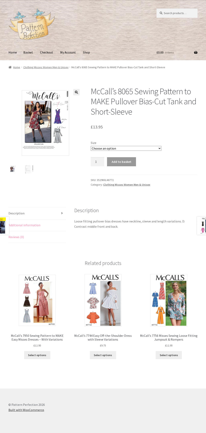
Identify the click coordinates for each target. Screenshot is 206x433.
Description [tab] (16, 213)
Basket (28, 52)
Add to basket (121, 162)
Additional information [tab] (24, 225)
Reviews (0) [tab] (16, 237)
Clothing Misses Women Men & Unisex (45, 67)
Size (93, 143)
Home (12, 52)
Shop (86, 52)
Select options (37, 355)
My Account (68, 52)
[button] (76, 92)
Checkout (46, 52)
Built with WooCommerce (26, 410)
